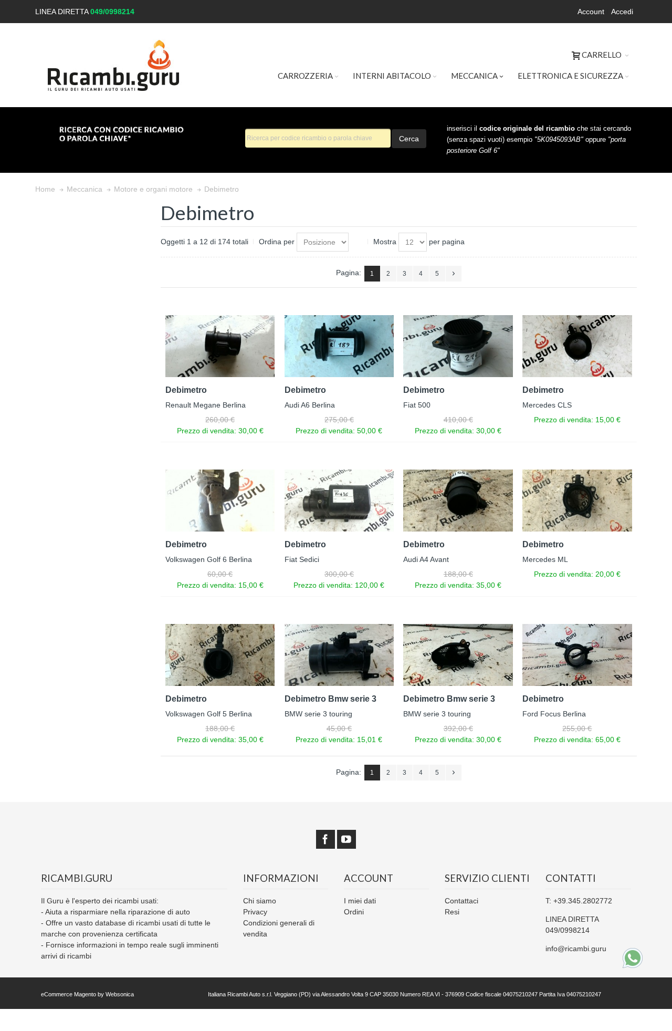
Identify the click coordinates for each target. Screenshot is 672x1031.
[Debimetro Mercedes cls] (577, 346)
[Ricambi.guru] (114, 65)
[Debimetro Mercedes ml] (577, 500)
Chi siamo (259, 901)
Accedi (622, 11)
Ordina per (277, 241)
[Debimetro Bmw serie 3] (339, 654)
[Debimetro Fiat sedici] (339, 500)
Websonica (120, 994)
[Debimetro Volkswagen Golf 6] (220, 500)
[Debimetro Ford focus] (577, 654)
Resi (452, 912)
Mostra (384, 241)
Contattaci (461, 901)
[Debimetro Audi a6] (339, 346)
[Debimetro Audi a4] (458, 500)
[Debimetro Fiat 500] (458, 346)
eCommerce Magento (68, 994)
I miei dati (360, 901)
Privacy (255, 912)
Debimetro (186, 390)
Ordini (354, 912)
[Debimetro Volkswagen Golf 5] (220, 654)
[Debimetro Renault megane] (220, 346)
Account (591, 11)
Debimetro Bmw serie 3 (330, 698)
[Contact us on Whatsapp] (633, 958)
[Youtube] (346, 840)
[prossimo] (453, 274)
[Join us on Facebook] (325, 840)
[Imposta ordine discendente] (358, 242)
